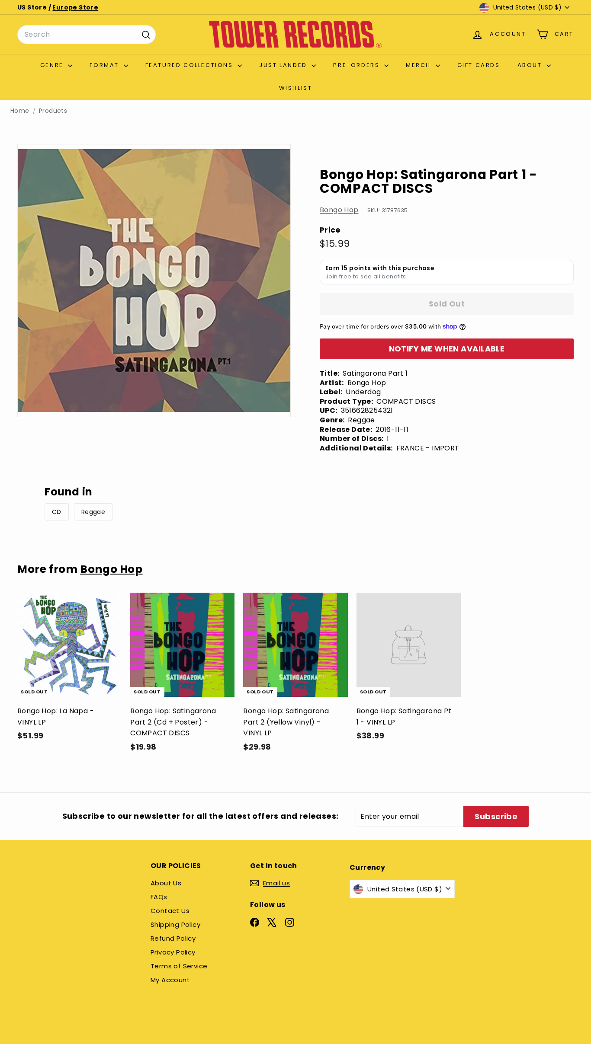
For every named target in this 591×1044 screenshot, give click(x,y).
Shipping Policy (175, 924)
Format (105, 65)
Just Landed (284, 65)
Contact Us (170, 910)
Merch (420, 65)
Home (19, 111)
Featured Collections (190, 65)
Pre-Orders (357, 65)
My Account (170, 979)
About (531, 65)
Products (53, 111)
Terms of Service (179, 966)
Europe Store (75, 7)
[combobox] (86, 34)
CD (56, 512)
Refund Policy (173, 938)
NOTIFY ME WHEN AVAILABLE (447, 348)
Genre (53, 65)
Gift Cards (478, 65)
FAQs (159, 896)
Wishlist (295, 88)
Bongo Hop (339, 210)
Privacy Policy (173, 952)
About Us (166, 883)
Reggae (93, 512)
